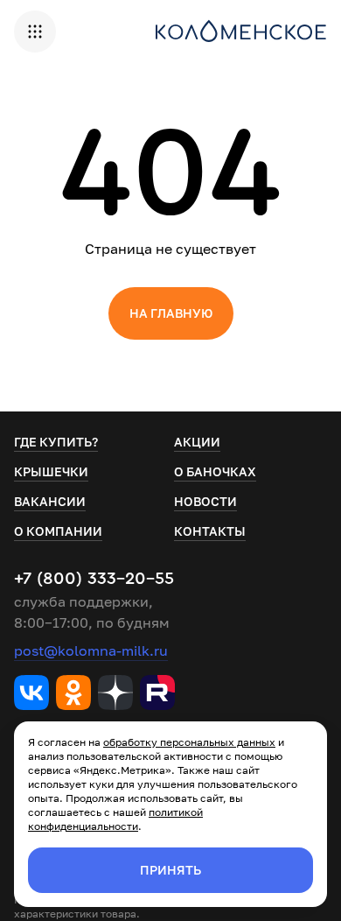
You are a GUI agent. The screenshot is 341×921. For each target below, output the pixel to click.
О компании (58, 531)
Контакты (210, 531)
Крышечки (51, 471)
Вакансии (50, 501)
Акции (197, 441)
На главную (170, 313)
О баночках (215, 471)
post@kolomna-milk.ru (91, 650)
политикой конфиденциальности (115, 819)
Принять (170, 869)
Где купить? (56, 441)
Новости (205, 501)
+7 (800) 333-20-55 (94, 578)
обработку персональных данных (189, 742)
